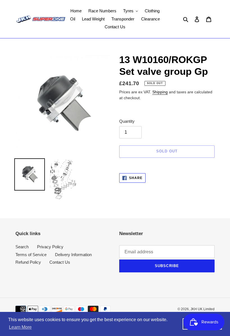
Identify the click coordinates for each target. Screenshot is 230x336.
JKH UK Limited (202, 309)
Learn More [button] (20, 327)
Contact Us (59, 262)
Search (22, 246)
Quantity (127, 121)
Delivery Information (73, 254)
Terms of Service (31, 254)
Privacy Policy (50, 246)
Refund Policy (28, 262)
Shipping (160, 92)
